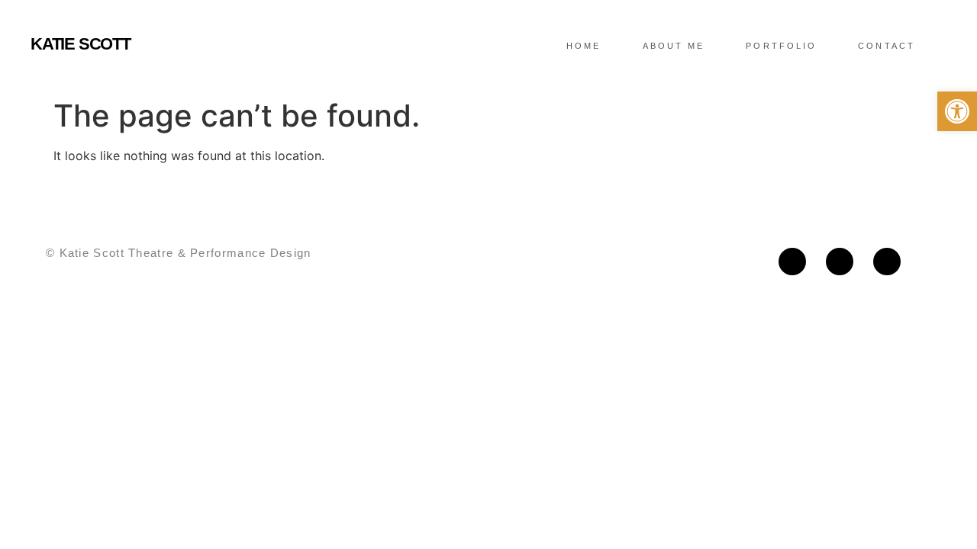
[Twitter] (839, 261)
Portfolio (781, 45)
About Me (674, 45)
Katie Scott (81, 43)
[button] (957, 111)
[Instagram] (887, 261)
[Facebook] (792, 261)
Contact (886, 45)
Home (583, 45)
